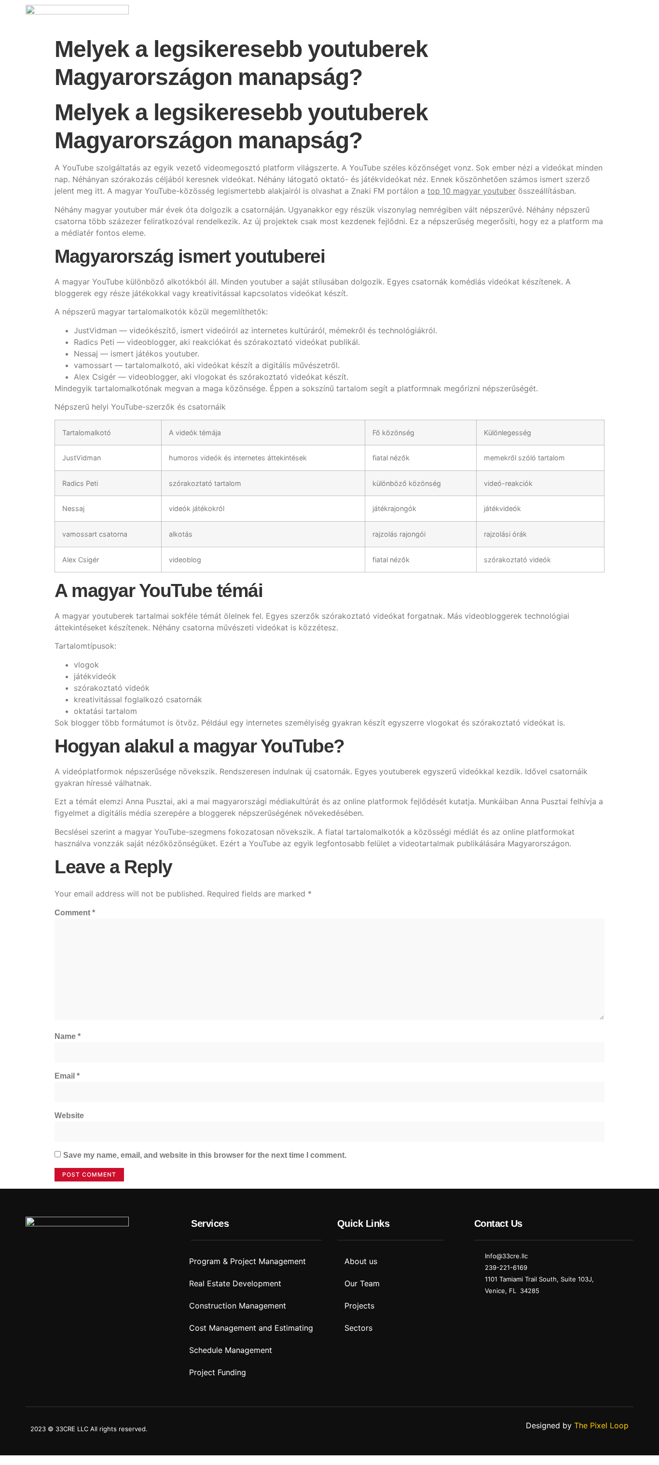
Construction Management (237, 1305)
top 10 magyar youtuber (471, 191)
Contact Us (530, 16)
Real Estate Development (235, 1283)
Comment (75, 913)
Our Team (362, 1283)
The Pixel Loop (601, 1425)
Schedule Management (230, 1350)
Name (68, 1036)
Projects (478, 16)
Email (67, 1076)
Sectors (431, 16)
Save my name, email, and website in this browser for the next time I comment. (204, 1155)
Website (69, 1115)
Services (384, 16)
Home (290, 16)
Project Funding (217, 1372)
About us (335, 16)
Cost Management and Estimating (251, 1328)
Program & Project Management (247, 1261)
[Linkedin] (38, 1260)
